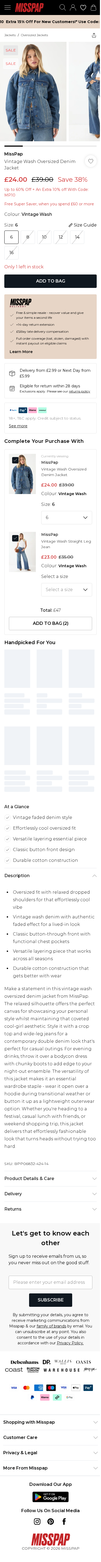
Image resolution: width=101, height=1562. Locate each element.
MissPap (13, 154)
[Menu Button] (7, 7)
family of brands (51, 1326)
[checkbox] (17, 460)
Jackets (10, 35)
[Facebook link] (64, 1521)
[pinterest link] (50, 1521)
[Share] (94, 35)
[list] (50, 94)
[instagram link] (37, 1521)
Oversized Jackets (34, 35)
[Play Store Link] (50, 1496)
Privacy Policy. (70, 1343)
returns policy (79, 391)
